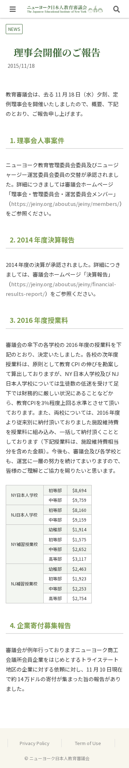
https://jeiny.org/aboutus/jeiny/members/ (65, 203)
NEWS (14, 29)
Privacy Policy (34, 743)
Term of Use (88, 743)
